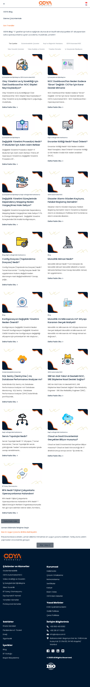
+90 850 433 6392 (57, 626)
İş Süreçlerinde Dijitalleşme (73, 49)
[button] (10, 521)
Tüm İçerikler (13, 43)
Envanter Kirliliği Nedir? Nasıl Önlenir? (67, 141)
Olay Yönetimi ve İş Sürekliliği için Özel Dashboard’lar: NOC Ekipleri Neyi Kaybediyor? (20, 84)
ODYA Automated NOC (74, 43)
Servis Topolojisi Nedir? (14, 436)
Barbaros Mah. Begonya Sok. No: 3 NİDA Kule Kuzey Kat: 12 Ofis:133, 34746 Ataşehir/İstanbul (68, 641)
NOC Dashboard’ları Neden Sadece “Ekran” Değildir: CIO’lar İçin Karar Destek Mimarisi (67, 84)
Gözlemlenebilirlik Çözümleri (30, 43)
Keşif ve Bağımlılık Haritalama (53, 43)
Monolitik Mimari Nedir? (60, 259)
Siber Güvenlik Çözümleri (16, 49)
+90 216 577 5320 (57, 630)
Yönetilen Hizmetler (55, 49)
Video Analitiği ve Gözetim (36, 49)
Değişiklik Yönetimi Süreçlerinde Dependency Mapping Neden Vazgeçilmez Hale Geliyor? (19, 202)
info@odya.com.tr (57, 634)
